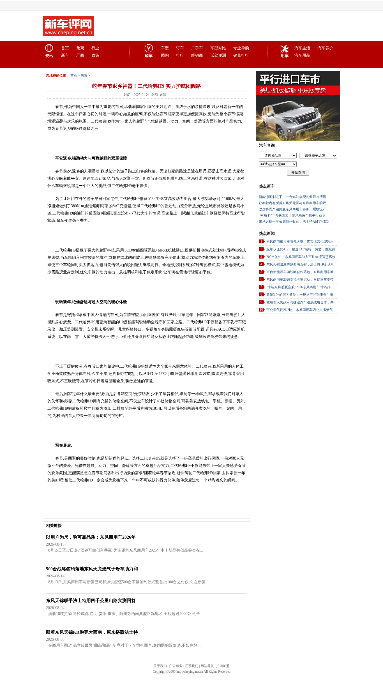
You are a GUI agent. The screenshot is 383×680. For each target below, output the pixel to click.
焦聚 (80, 48)
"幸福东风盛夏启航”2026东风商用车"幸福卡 (298, 287)
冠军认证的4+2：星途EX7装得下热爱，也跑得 (300, 249)
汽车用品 (302, 55)
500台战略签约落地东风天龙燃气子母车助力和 (92, 568)
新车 (65, 55)
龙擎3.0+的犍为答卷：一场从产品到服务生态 (299, 295)
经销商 (197, 55)
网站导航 (207, 666)
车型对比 (218, 48)
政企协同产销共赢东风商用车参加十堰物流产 (292, 209)
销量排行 (241, 55)
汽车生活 (302, 48)
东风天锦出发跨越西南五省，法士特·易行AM (300, 264)
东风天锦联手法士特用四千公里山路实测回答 (91, 600)
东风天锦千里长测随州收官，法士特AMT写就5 (294, 221)
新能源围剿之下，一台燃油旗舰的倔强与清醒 (292, 197)
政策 (95, 55)
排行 (180, 55)
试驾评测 (218, 55)
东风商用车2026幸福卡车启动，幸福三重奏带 (300, 280)
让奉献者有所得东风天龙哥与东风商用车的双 (292, 203)
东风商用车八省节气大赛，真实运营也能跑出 (300, 242)
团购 (165, 55)
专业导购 (241, 48)
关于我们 (160, 666)
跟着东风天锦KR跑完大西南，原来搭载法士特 (92, 632)
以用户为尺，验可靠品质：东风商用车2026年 (91, 537)
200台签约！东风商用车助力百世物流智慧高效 (300, 257)
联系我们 (191, 666)
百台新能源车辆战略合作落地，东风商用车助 (300, 272)
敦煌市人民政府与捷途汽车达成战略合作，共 (300, 302)
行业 (95, 48)
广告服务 (176, 666)
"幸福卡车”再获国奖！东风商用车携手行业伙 (292, 215)
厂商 (80, 55)
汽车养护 (325, 48)
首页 (65, 48)
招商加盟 (223, 666)
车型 (165, 48)
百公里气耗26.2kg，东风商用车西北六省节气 (299, 310)
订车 (180, 48)
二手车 (197, 48)
